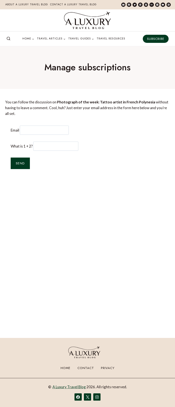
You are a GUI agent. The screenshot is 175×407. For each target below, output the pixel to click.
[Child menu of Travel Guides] (81, 39)
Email (15, 130)
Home (65, 368)
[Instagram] (157, 5)
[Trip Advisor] (151, 5)
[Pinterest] (146, 5)
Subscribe (155, 38)
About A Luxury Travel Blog (26, 4)
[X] (87, 397)
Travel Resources (111, 38)
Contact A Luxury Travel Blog (73, 4)
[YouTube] (163, 5)
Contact (85, 368)
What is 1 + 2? (22, 146)
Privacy (108, 368)
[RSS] (168, 5)
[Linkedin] (140, 5)
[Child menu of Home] (28, 39)
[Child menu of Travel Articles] (51, 39)
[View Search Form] (8, 39)
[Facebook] (129, 5)
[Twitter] (135, 5)
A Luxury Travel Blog (69, 387)
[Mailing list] (123, 5)
